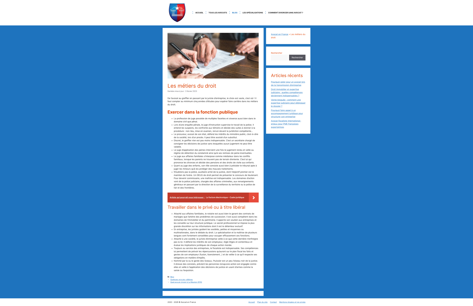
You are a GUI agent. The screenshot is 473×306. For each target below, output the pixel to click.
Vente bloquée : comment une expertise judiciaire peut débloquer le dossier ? (288, 103)
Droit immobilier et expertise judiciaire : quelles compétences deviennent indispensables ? (287, 92)
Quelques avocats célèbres (181, 279)
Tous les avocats (218, 12)
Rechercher (276, 53)
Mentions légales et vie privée (292, 302)
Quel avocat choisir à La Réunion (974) (186, 282)
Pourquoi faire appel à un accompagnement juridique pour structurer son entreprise (287, 113)
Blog (234, 12)
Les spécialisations (253, 12)
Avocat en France (279, 34)
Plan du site (262, 302)
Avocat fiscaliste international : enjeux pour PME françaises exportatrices (286, 124)
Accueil (199, 12)
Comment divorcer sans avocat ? (285, 12)
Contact (273, 302)
